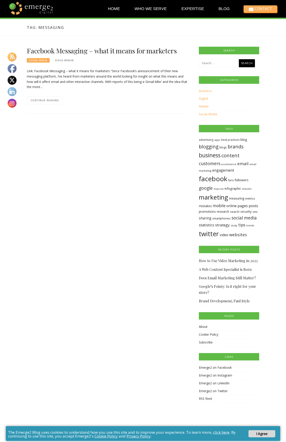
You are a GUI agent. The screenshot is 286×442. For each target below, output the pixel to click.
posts (253, 205)
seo (255, 212)
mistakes (205, 206)
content (230, 155)
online (231, 205)
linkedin (247, 188)
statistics (206, 224)
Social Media (38, 60)
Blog (224, 8)
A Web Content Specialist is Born (225, 269)
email (242, 163)
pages (243, 205)
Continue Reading (45, 100)
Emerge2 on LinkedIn (214, 383)
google (206, 188)
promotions (207, 211)
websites (238, 234)
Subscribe (206, 342)
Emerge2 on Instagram (215, 375)
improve (219, 188)
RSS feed (205, 398)
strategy (222, 224)
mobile (219, 205)
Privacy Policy (138, 436)
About (203, 326)
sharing (205, 218)
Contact (263, 9)
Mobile (204, 106)
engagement (223, 170)
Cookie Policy (208, 334)
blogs (223, 147)
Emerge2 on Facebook (215, 367)
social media (244, 218)
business (210, 155)
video (224, 235)
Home (114, 8)
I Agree (261, 433)
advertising (206, 140)
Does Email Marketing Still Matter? (227, 278)
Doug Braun (64, 60)
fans (231, 180)
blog (243, 139)
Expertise (192, 8)
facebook (213, 178)
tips (241, 224)
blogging (209, 146)
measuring (236, 198)
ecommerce (228, 164)
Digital (203, 98)
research (223, 211)
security (246, 211)
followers (241, 180)
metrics (250, 198)
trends (250, 225)
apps (217, 139)
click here (221, 432)
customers (209, 163)
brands (236, 146)
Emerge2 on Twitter (213, 391)
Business (205, 91)
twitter (209, 233)
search (235, 212)
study (234, 225)
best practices (230, 140)
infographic (233, 188)
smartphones (221, 218)
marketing (213, 197)
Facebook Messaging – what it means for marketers (102, 50)
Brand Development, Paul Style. (224, 301)
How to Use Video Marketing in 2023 (228, 260)
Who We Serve (151, 8)
